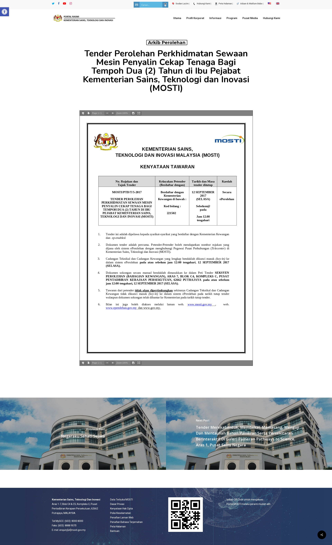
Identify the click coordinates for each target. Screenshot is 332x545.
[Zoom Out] (107, 113)
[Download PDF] (133, 113)
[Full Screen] (138, 113)
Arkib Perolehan (167, 42)
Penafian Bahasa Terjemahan (126, 522)
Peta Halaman (118, 526)
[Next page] (88, 113)
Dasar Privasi (117, 504)
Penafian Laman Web (121, 517)
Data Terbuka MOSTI (121, 499)
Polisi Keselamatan (120, 513)
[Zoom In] (112, 113)
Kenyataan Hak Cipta (121, 508)
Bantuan (114, 531)
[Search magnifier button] (165, 5)
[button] (4, 11)
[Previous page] (83, 113)
